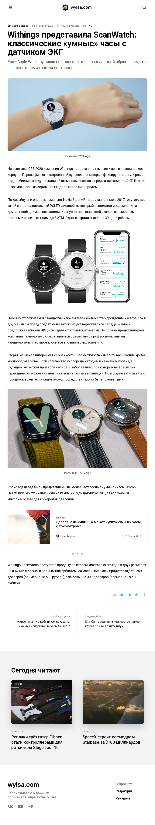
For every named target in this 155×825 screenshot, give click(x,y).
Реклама (123, 798)
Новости (60, 517)
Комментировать (70, 26)
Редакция (124, 791)
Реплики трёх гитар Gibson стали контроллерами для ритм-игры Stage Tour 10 (37, 742)
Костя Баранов (20, 26)
